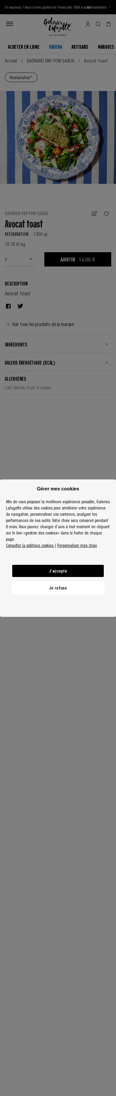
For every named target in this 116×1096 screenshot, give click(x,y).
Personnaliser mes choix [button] (77, 545)
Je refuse (58, 587)
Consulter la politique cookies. (30, 545)
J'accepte (58, 570)
